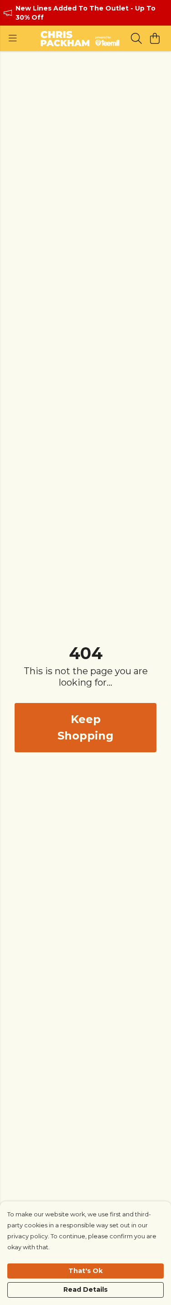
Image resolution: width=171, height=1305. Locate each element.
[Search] (136, 38)
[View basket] (154, 38)
